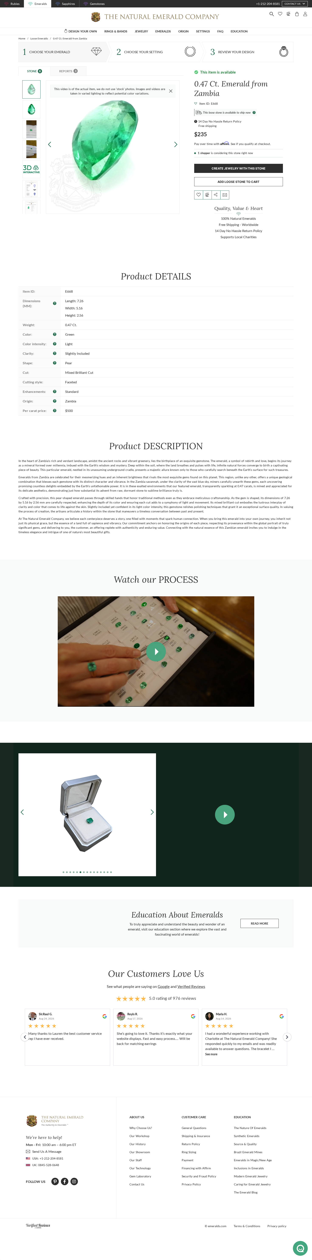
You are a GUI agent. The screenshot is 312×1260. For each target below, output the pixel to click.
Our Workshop (139, 1136)
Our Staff (135, 1160)
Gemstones (97, 4)
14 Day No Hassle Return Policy (219, 121)
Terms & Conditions (247, 1226)
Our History (137, 1144)
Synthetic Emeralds (246, 1136)
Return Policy (191, 1144)
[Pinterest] (55, 1181)
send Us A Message (46, 1151)
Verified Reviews (191, 986)
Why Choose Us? (140, 1128)
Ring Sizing (189, 1152)
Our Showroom (139, 1152)
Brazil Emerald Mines (248, 1152)
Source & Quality (245, 1144)
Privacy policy (276, 1226)
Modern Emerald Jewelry (250, 1176)
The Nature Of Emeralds (250, 1128)
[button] (175, 144)
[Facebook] (64, 1181)
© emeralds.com (215, 1226)
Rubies (15, 4)
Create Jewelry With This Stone (239, 168)
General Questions (194, 1128)
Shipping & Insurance (196, 1136)
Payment (187, 1160)
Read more (265, 924)
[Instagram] (74, 1181)
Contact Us (136, 1184)
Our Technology (140, 1168)
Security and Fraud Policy (199, 1176)
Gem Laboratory (140, 1176)
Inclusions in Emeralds (249, 1168)
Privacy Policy (191, 1184)
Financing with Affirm (196, 1168)
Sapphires (68, 4)
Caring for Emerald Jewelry (252, 1184)
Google (164, 986)
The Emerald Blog (245, 1192)
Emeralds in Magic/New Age (253, 1160)
